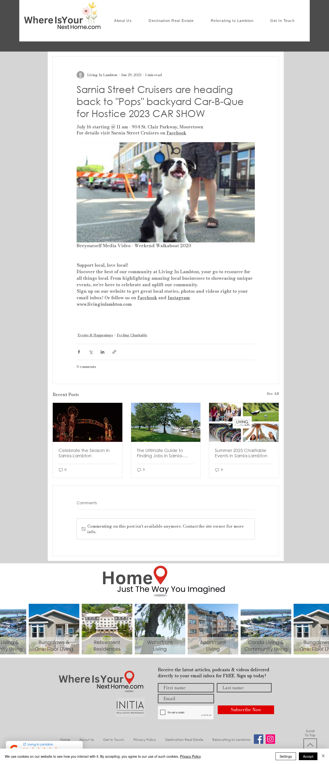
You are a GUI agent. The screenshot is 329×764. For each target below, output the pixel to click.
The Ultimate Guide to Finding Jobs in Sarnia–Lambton (160, 453)
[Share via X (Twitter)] (90, 352)
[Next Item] (320, 629)
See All (273, 393)
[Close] (323, 756)
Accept (308, 756)
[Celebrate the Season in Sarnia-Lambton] (87, 422)
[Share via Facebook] (79, 352)
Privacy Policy (190, 756)
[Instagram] (270, 739)
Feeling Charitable (132, 335)
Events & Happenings (95, 335)
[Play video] (166, 192)
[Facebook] (258, 739)
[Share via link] (114, 352)
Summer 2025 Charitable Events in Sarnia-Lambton (241, 453)
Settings (286, 756)
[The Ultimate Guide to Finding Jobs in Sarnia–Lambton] (166, 422)
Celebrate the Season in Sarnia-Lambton (84, 453)
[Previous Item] (8, 629)
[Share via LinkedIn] (102, 352)
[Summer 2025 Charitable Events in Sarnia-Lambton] (244, 422)
